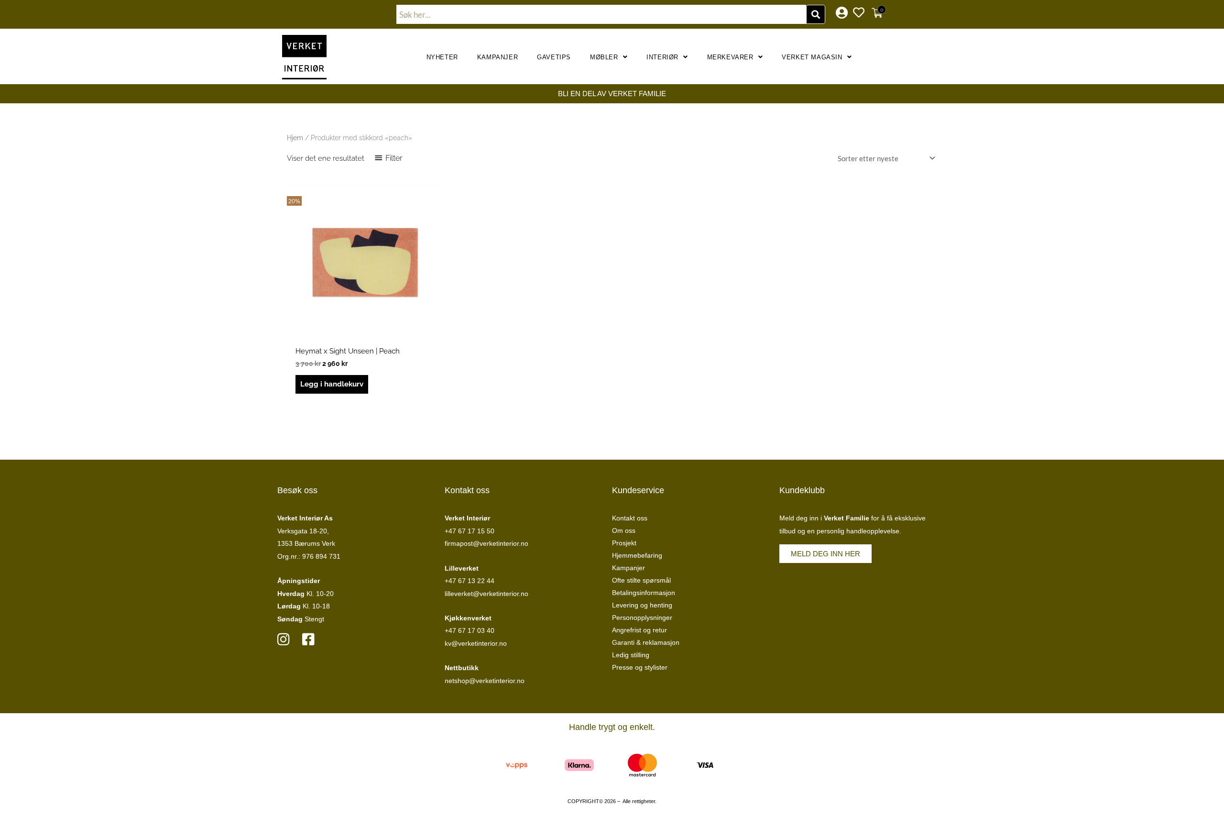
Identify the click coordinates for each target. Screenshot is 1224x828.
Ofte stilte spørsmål (641, 580)
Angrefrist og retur (639, 630)
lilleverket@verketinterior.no (486, 593)
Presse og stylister (639, 667)
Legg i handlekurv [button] (331, 384)
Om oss (623, 530)
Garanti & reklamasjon (645, 642)
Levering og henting (642, 605)
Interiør (662, 57)
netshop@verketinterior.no (485, 680)
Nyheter (442, 57)
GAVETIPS (554, 57)
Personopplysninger (642, 617)
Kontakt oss (629, 518)
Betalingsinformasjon (643, 592)
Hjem (295, 138)
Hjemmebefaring (637, 555)
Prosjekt (624, 543)
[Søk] (815, 14)
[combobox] (601, 14)
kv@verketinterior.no (476, 643)
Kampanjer (497, 57)
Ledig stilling (630, 655)
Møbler (604, 57)
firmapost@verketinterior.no (486, 543)
